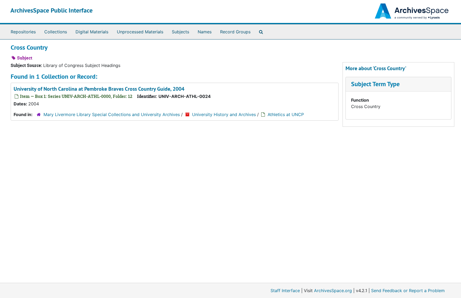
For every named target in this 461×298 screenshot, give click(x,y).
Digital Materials (91, 31)
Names (205, 31)
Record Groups (235, 31)
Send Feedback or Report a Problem (408, 290)
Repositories (23, 31)
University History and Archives (224, 114)
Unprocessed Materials (140, 31)
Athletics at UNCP (286, 114)
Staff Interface (285, 290)
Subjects (180, 31)
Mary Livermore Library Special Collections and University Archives (112, 114)
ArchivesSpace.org (333, 290)
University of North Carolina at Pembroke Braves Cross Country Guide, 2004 (99, 88)
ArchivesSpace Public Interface (51, 10)
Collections (55, 31)
